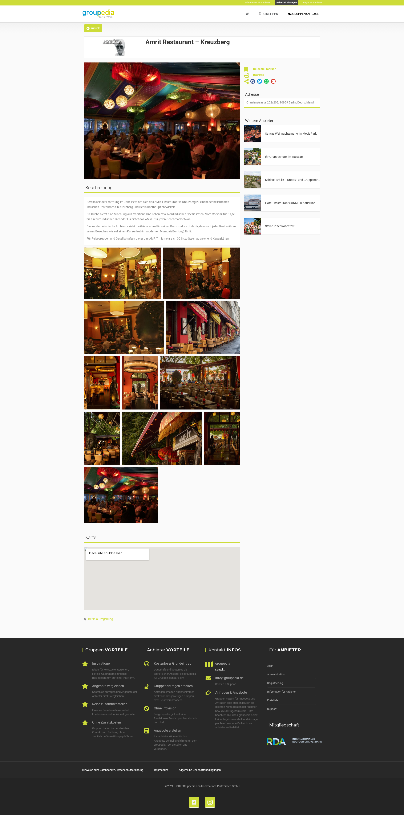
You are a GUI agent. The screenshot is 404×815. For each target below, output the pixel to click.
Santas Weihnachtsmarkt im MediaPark (291, 133)
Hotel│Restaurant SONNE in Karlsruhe (290, 203)
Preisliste (272, 700)
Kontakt (220, 669)
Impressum (161, 769)
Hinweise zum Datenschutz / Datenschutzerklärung (112, 769)
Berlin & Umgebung (100, 619)
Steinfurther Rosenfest (280, 226)
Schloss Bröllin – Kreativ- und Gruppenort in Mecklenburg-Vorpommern (311, 180)
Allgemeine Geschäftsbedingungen (200, 769)
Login (270, 665)
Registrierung (275, 683)
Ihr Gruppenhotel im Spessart (284, 156)
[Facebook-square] (194, 802)
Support (271, 708)
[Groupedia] (247, 14)
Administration (275, 674)
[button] (93, 28)
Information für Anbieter (281, 691)
